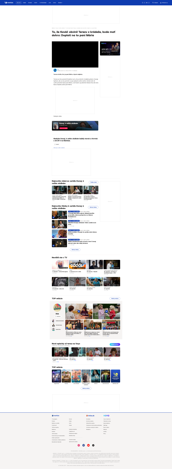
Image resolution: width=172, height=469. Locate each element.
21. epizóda (90, 359)
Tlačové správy (55, 427)
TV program (54, 419)
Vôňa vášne (72, 357)
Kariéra (53, 431)
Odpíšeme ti (72, 431)
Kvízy (35, 2)
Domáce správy (89, 421)
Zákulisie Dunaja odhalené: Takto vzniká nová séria (82, 223)
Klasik (70, 425)
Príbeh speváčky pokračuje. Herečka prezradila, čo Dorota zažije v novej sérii (59, 198)
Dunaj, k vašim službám (60, 28)
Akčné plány (54, 433)
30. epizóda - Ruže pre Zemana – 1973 (60, 360)
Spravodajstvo (106, 423)
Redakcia (88, 429)
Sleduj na (63, 128)
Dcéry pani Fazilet (107, 357)
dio (58, 69)
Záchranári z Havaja (91, 287)
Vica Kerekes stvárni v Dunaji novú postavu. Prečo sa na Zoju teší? (91, 198)
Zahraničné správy (90, 423)
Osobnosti (54, 425)
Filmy (104, 433)
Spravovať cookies (73, 441)
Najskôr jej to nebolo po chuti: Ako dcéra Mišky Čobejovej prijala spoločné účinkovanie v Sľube (92, 334)
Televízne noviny (107, 421)
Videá (24, 2)
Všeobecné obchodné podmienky (94, 425)
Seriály (104, 431)
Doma (70, 419)
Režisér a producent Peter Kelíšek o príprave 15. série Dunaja (74, 198)
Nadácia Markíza (73, 429)
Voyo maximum (106, 419)
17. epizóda (107, 288)
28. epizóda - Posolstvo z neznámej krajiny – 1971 (110, 272)
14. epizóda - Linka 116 (58, 288)
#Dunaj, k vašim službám (59, 147)
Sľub (68, 312)
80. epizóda (73, 359)
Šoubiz (30, 2)
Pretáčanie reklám (73, 433)
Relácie (19, 2)
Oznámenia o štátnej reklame (58, 439)
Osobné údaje (72, 439)
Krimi (70, 423)
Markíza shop (72, 435)
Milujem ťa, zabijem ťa (56, 270)
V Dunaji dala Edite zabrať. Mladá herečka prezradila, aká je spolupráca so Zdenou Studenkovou (81, 215)
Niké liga (105, 425)
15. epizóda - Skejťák (92, 271)
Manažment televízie (56, 442)
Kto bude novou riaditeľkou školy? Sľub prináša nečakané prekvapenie (105, 315)
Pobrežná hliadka (90, 357)
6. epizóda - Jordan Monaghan (60, 271)
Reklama (54, 429)
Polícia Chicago (73, 287)
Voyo (54, 2)
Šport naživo (106, 427)
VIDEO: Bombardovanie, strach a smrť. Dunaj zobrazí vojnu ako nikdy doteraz (82, 242)
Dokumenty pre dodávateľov (58, 435)
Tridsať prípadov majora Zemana (110, 270)
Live (50, 2)
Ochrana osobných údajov (92, 427)
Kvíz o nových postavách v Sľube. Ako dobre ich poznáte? (77, 315)
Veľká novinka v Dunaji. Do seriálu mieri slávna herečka (82, 232)
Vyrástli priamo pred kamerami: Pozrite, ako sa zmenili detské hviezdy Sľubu (111, 333)
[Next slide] (119, 352)
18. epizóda (72, 288)
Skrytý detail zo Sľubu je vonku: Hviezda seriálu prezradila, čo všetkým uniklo (74, 333)
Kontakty (88, 419)
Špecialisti (89, 270)
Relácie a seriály (55, 423)
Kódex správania (55, 437)
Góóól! (71, 270)
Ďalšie (60, 2)
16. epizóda (90, 288)
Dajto (70, 421)
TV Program (43, 2)
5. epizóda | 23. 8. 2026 (75, 271)
